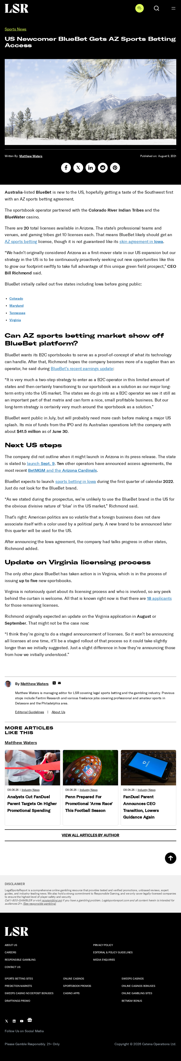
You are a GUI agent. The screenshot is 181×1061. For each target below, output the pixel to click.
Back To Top (170, 858)
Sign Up (139, 8)
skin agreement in (141, 241)
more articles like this (29, 730)
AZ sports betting (21, 241)
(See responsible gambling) (39, 903)
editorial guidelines (29, 712)
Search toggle (156, 8)
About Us (58, 712)
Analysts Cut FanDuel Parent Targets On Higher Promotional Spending (32, 803)
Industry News (31, 790)
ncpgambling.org (52, 900)
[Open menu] (173, 8)
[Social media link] (66, 168)
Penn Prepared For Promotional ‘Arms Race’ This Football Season (89, 803)
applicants (159, 598)
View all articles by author (90, 835)
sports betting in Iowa (75, 481)
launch (41, 463)
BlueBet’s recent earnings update (82, 368)
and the (62, 470)
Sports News (15, 29)
